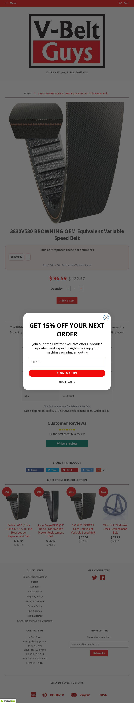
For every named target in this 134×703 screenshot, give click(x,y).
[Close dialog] (106, 317)
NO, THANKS (67, 381)
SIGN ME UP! (67, 373)
